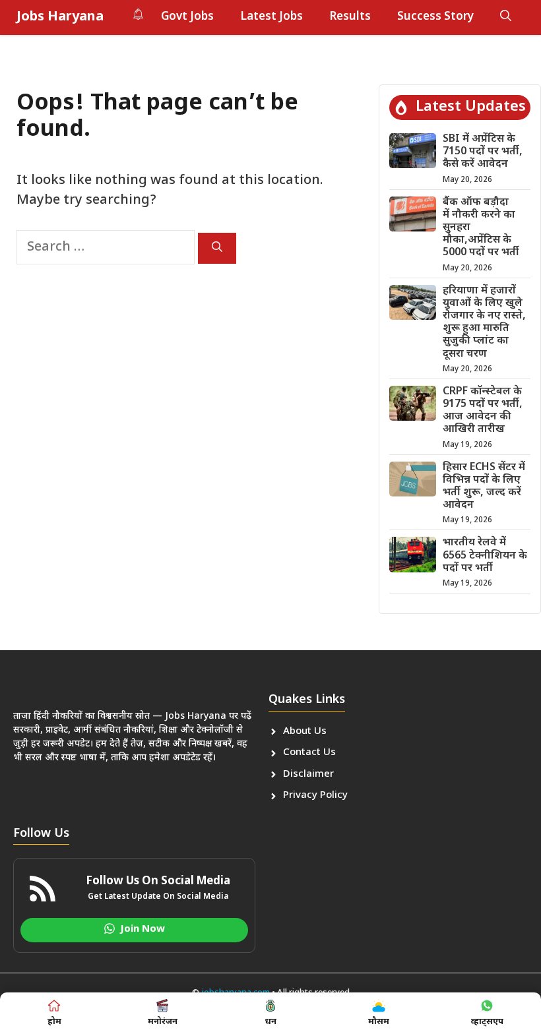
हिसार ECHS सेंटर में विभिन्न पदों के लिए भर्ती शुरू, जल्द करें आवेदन (484, 487)
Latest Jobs (271, 17)
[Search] (217, 248)
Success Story (435, 17)
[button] (506, 17)
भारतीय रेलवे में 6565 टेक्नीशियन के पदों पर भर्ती (485, 555)
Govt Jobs (187, 17)
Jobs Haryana (60, 17)
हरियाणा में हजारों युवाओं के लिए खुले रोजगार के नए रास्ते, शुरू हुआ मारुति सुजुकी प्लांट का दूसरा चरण (484, 322)
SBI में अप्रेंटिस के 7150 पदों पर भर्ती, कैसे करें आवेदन (483, 152)
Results (350, 17)
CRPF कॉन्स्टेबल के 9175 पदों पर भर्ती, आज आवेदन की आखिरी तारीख (483, 411)
